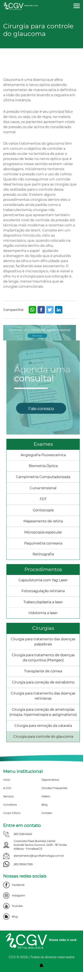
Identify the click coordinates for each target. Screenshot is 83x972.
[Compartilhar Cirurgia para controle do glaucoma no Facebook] (41, 309)
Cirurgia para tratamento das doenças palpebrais (43, 641)
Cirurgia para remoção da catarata (43, 726)
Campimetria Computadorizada (43, 477)
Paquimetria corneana (43, 543)
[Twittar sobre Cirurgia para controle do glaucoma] (50, 309)
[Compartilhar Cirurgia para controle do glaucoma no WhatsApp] (32, 309)
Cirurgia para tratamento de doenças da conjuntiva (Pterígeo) (43, 657)
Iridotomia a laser (43, 613)
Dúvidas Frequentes (54, 788)
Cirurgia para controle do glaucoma (43, 737)
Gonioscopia (43, 510)
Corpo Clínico (12, 813)
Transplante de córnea (43, 671)
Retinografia (43, 554)
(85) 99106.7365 (23, 864)
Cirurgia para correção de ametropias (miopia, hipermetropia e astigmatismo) (43, 712)
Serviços (8, 796)
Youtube (17, 906)
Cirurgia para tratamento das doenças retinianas (43, 695)
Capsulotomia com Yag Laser (43, 580)
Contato (47, 813)
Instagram (18, 895)
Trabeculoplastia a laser (43, 602)
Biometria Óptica (43, 466)
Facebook (18, 884)
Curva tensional (43, 488)
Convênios (10, 804)
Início (6, 779)
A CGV (7, 788)
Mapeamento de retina (43, 521)
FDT (43, 499)
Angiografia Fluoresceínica (43, 455)
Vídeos (46, 796)
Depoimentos (50, 779)
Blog (44, 804)
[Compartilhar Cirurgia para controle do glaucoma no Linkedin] (58, 309)
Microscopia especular (43, 532)
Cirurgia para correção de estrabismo (43, 682)
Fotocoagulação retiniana (43, 591)
